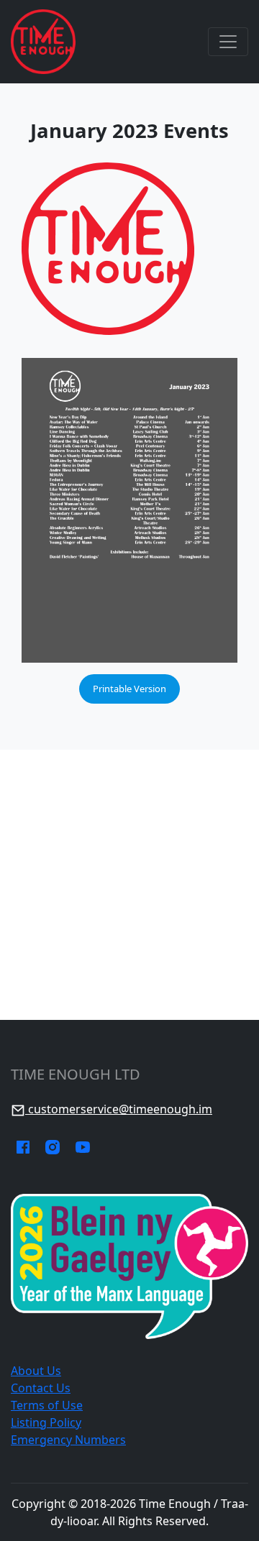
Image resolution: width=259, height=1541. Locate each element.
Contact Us (41, 1388)
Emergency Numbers (68, 1440)
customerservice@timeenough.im (118, 1109)
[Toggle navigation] (228, 41)
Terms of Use (47, 1405)
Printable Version (129, 688)
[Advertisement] (129, 884)
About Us (36, 1371)
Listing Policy (46, 1422)
